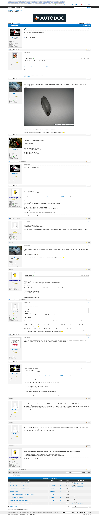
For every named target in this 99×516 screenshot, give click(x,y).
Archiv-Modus (34, 512)
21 (60, 482)
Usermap (66, 4)
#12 (88, 364)
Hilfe (90, 4)
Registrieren (22, 7)
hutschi (52, 488)
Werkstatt (17, 10)
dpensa (14, 149)
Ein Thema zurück (13, 472)
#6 (88, 188)
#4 (88, 137)
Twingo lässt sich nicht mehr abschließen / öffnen (19, 485)
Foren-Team (10, 512)
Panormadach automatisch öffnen (16, 497)
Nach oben (29, 512)
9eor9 (21, 422)
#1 (88, 28)
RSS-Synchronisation (54, 512)
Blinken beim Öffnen (14, 491)
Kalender (84, 4)
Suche (72, 4)
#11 (88, 337)
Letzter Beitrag (74, 483)
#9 (88, 272)
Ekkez (52, 497)
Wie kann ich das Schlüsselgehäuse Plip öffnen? (19, 500)
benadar (14, 409)
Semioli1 (52, 500)
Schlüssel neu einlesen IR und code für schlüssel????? (21, 503)
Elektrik (21, 10)
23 (60, 494)
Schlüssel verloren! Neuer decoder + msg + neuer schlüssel (22, 494)
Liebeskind (53, 482)
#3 (88, 81)
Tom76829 (53, 485)
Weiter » (18, 23)
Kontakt (14, 512)
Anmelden (17, 7)
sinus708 (52, 494)
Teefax (14, 59)
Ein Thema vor (21, 472)
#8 (88, 245)
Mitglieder (78, 4)
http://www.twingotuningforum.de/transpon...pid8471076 (52, 196)
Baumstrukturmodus (86, 25)
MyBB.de (17, 514)
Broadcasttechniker (53, 272)
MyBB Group (32, 514)
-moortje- (14, 230)
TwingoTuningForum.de (21, 512)
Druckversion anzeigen (13, 506)
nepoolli (52, 503)
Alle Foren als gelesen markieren (43, 512)
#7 (88, 221)
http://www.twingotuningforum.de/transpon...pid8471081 (36, 66)
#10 (88, 302)
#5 (88, 164)
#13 (88, 401)
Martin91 (14, 37)
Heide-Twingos (27, 76)
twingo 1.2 (14, 93)
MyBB (24, 514)
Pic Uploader (59, 4)
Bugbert (14, 349)
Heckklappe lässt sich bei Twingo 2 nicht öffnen (19, 488)
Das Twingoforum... (11, 10)
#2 (88, 52)
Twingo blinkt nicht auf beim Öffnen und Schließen (20, 482)
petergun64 (52, 491)
